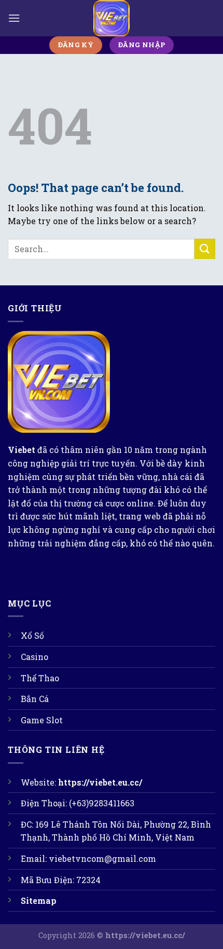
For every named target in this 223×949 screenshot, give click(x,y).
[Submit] (204, 249)
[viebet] (111, 18)
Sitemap (39, 900)
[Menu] (14, 18)
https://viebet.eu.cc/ (100, 782)
